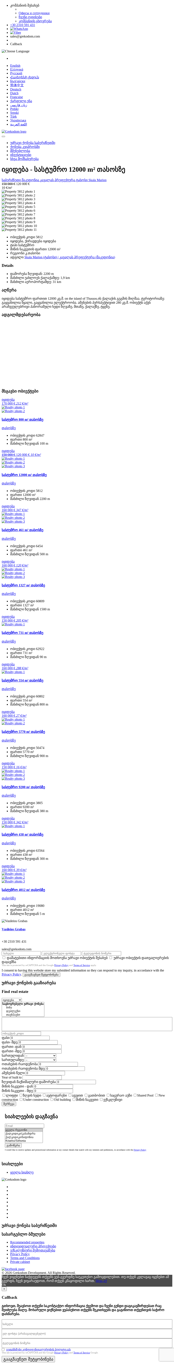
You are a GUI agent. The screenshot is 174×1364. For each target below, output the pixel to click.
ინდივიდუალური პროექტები (33, 1246)
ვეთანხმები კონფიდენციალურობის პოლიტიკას (38, 1349)
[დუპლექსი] (23, 1011)
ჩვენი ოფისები (30, 17)
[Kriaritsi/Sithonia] (24, 1141)
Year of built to (12, 1077)
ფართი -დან (11, 1046)
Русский (16, 73)
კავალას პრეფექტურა (58, 180)
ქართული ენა (21, 101)
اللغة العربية (18, 124)
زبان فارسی (18, 105)
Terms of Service (81, 965)
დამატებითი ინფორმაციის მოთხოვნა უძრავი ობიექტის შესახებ (57, 958)
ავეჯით (77, 1095)
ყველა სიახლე (22, 1172)
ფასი (6, 1038)
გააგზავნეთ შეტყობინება (41, 974)
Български (17, 81)
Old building (62, 1099)
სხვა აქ (101, 1281)
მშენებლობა (20, 151)
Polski (14, 109)
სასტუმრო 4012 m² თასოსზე (23, 890)
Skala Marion (97, 180)
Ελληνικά (16, 69)
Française (16, 97)
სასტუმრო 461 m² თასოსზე (22, 530)
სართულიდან (13, 1055)
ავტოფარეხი (56, 1095)
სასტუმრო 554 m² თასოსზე (22, 680)
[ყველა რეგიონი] (24, 1130)
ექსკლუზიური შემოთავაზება (32, 1250)
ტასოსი (82, 180)
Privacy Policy (61, 965)
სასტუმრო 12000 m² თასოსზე (24, 475)
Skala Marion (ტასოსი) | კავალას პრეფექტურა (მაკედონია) (69, 257)
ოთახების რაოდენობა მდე (23, 1068)
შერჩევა (8, 1103)
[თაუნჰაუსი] (23, 1015)
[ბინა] (23, 1007)
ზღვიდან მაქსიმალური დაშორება (29, 1082)
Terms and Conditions (25, 1258)
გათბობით (96, 1095)
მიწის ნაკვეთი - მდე (17, 1091)
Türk (13, 116)
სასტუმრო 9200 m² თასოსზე (23, 787)
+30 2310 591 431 (22, 25)
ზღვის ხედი (32, 1095)
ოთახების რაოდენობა (20, 1064)
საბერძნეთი (12, 180)
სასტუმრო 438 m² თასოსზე (22, 834)
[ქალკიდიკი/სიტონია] (24, 1137)
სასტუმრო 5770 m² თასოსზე (23, 731)
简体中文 (17, 85)
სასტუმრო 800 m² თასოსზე (22, 419)
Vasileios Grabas (13, 929)
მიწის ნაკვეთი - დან (17, 1086)
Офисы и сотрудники (34, 13)
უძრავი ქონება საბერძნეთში (32, 143)
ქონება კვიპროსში (25, 147)
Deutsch (15, 89)
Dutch (14, 93)
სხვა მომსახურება (24, 159)
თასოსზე (9, 428)
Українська (18, 120)
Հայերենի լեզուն (24, 77)
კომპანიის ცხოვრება (35, 21)
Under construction (36, 1099)
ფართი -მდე (11, 1051)
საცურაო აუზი (121, 1095)
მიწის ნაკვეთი (87, 1099)
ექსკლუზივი (112, 1099)
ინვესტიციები (20, 155)
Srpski (14, 112)
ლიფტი (12, 1095)
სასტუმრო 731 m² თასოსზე (22, 633)
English (15, 65)
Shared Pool (145, 1095)
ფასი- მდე (10, 1042)
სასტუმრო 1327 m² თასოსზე (23, 585)
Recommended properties (27, 1242)
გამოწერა (13, 1145)
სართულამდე (13, 1060)
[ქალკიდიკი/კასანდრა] (24, 1134)
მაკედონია (31, 180)
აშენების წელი (13, 1073)
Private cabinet (20, 1262)
